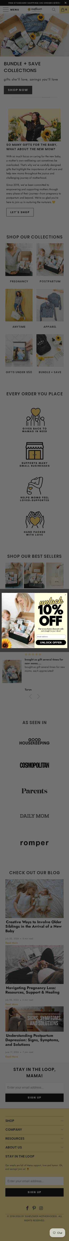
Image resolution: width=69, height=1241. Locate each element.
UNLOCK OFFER (51, 642)
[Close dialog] (65, 595)
